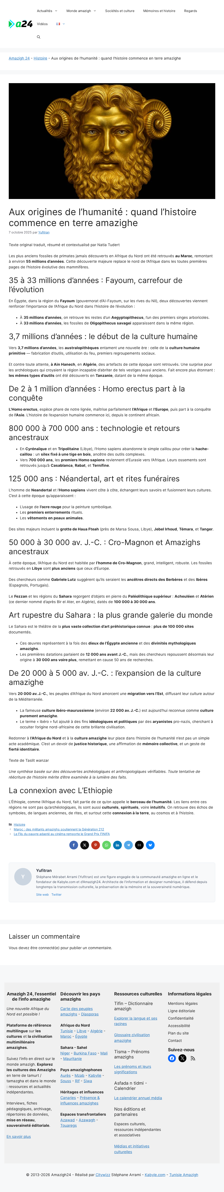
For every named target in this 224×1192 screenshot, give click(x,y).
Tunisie (66, 1031)
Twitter (56, 894)
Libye (81, 1031)
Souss (65, 1081)
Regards (190, 11)
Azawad (67, 1120)
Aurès (65, 1075)
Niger (65, 1053)
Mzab (79, 1075)
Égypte (81, 1036)
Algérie (96, 1031)
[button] (39, 37)
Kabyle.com (155, 1175)
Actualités (44, 11)
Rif (77, 1081)
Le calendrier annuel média (138, 1098)
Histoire (40, 58)
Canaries (68, 1098)
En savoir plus (19, 1136)
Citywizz (103, 1175)
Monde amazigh (78, 11)
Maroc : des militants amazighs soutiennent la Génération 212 (59, 829)
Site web (42, 894)
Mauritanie (72, 1059)
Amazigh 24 (19, 58)
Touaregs (68, 1125)
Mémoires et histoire (159, 11)
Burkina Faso (85, 1053)
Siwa (88, 1081)
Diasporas (90, 1014)
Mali (104, 1053)
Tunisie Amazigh (183, 1175)
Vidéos (42, 24)
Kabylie (94, 1075)
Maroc (65, 1036)
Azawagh (87, 1120)
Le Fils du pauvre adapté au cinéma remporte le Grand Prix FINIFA (62, 834)
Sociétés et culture (120, 11)
